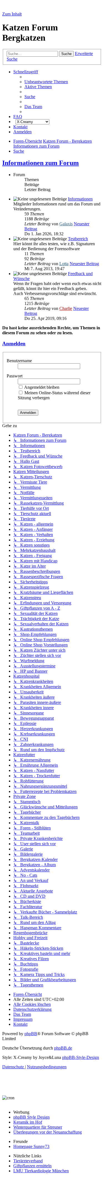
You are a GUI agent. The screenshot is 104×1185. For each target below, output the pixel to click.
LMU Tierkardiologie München (41, 1170)
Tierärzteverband (28, 1160)
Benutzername (20, 360)
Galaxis (66, 223)
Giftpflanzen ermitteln (32, 1165)
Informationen (80, 199)
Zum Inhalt (12, 14)
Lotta (64, 263)
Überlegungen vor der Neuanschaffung (47, 1132)
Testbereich (78, 238)
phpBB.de (63, 1048)
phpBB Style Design (31, 1117)
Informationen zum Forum (40, 162)
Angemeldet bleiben (41, 387)
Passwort (15, 376)
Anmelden (14, 343)
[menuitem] (46, 81)
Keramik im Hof (27, 1122)
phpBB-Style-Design (80, 1057)
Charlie (65, 308)
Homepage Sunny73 (31, 1146)
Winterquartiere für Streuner (37, 1127)
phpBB (30, 1033)
